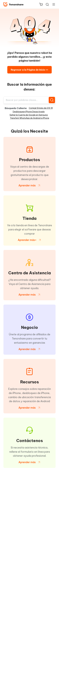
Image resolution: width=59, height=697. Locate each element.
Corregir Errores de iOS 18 (41, 108)
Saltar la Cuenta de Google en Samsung (29, 115)
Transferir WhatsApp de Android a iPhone (29, 118)
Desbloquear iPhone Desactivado (29, 111)
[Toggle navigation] (53, 4)
